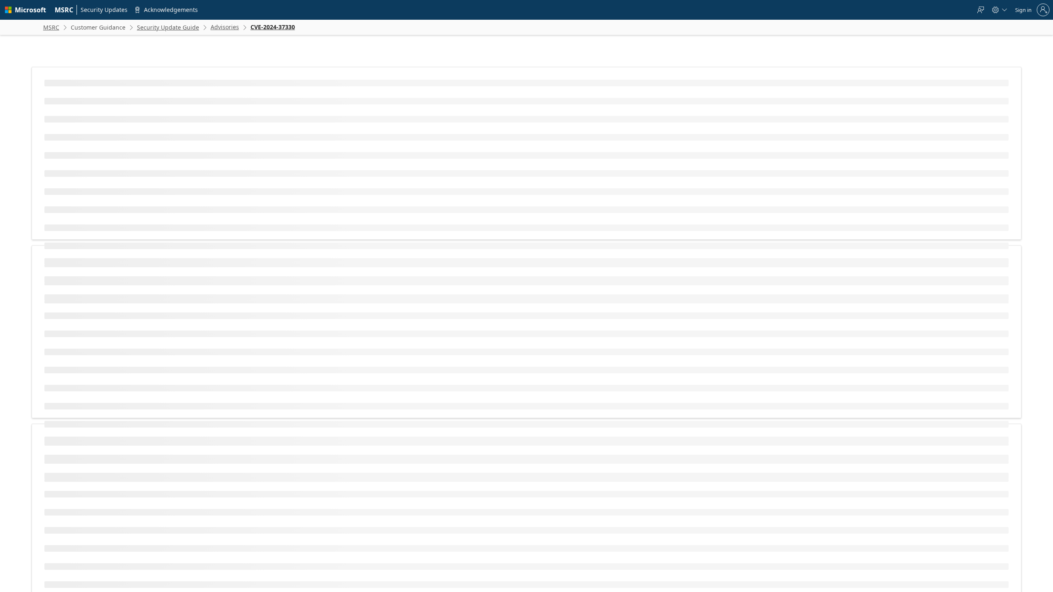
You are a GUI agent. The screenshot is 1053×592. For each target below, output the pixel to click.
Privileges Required (254, 306)
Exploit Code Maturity (256, 403)
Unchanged (394, 333)
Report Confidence (253, 429)
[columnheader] (299, 248)
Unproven (392, 403)
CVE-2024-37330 (274, 147)
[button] (374, 248)
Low (385, 293)
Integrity (241, 359)
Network (390, 280)
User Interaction (250, 320)
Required (391, 320)
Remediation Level (253, 416)
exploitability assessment (334, 504)
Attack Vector (247, 280)
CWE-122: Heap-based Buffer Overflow (295, 174)
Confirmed (393, 429)
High (386, 346)
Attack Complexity (252, 293)
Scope (239, 333)
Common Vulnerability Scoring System (293, 446)
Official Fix (392, 416)
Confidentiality (248, 346)
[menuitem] (64, 10)
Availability (244, 372)
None (387, 306)
